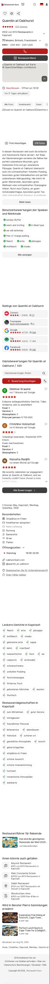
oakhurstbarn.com (15, 560)
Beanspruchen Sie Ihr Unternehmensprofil (27, 570)
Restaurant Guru (34, 970)
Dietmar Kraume (20, 389)
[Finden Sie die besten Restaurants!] (10, 4)
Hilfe (44, 965)
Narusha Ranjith (19, 459)
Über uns (41, 961)
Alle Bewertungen (22, 490)
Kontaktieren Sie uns (26, 958)
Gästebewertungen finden (18, 373)
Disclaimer (36, 965)
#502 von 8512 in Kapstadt (17, 33)
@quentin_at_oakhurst (17, 563)
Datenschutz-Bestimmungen (17, 965)
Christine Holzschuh (22, 424)
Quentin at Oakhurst (18, 21)
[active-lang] (41, 4)
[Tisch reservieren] (25, 51)
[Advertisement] (25, 280)
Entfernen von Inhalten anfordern (20, 961)
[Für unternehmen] (22, 4)
